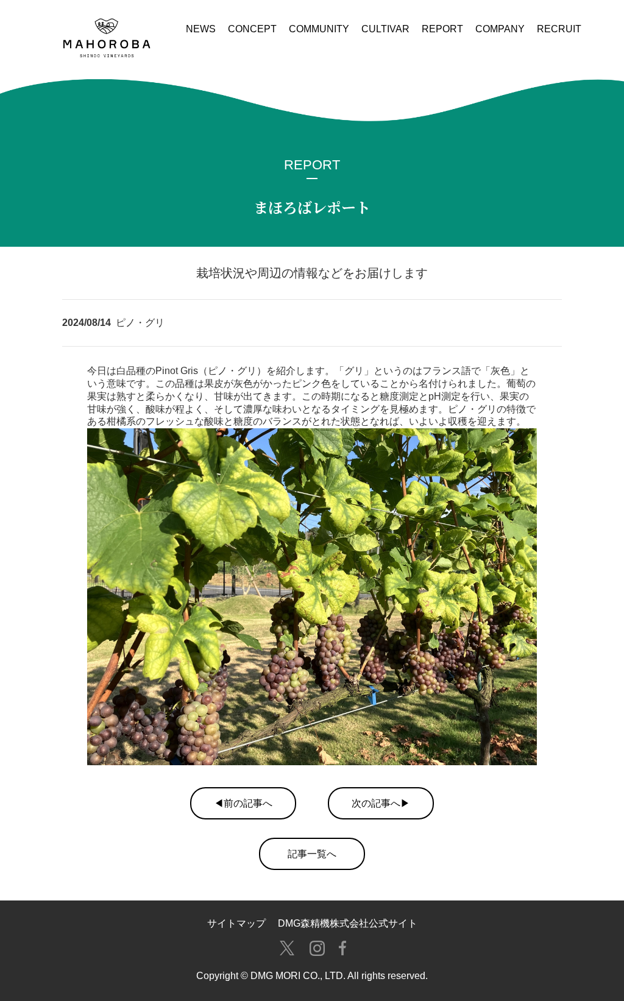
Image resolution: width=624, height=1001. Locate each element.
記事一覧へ (312, 854)
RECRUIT (559, 29)
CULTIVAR (385, 29)
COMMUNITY (319, 29)
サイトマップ (236, 923)
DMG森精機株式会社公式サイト (347, 923)
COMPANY (500, 29)
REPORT (442, 29)
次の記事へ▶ (381, 803)
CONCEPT (252, 29)
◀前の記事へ (243, 803)
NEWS (201, 29)
